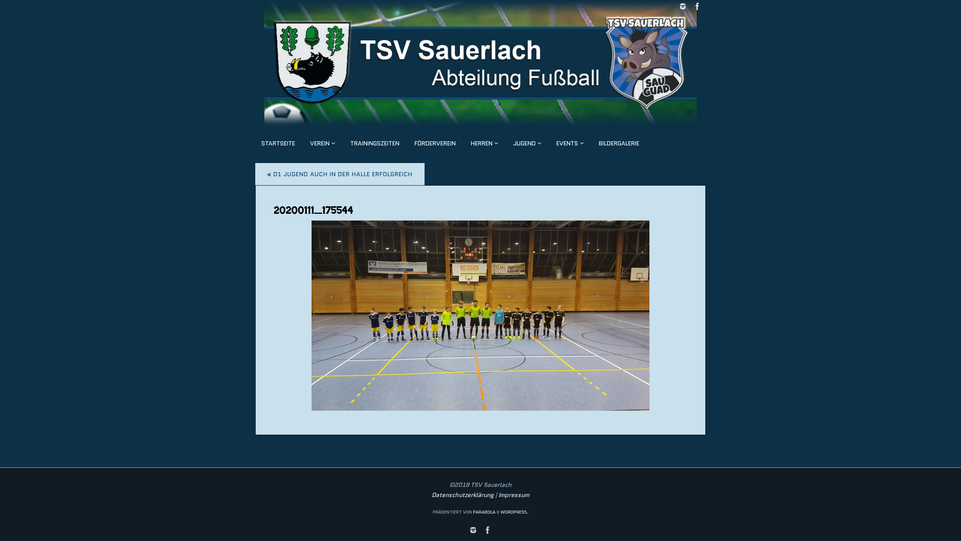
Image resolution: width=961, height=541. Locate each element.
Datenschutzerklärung (463, 495)
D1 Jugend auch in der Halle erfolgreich (340, 174)
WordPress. (514, 512)
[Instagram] (682, 6)
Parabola (484, 512)
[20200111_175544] (480, 316)
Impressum (514, 495)
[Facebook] (697, 6)
